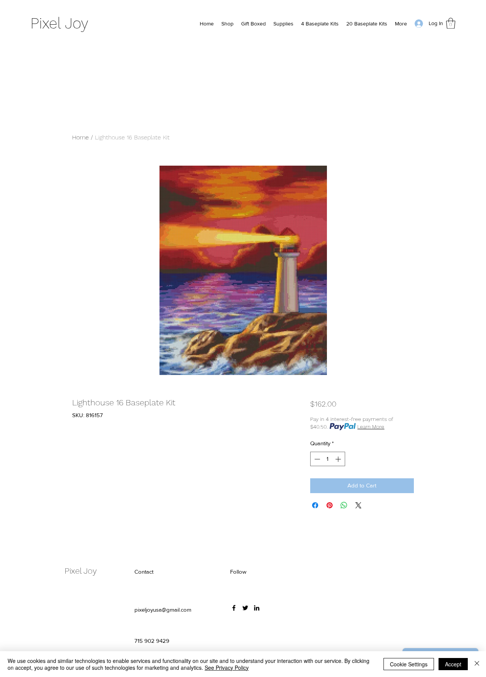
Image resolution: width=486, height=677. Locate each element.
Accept (453, 664)
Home (80, 137)
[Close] (476, 664)
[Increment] (339, 459)
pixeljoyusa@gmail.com (162, 609)
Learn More (370, 427)
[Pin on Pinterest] (329, 505)
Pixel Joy (59, 23)
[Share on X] (358, 505)
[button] (450, 23)
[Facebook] (234, 608)
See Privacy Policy (227, 667)
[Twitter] (245, 608)
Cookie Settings (409, 664)
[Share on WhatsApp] (344, 505)
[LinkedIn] (256, 608)
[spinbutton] (327, 459)
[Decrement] (316, 459)
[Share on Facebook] (315, 505)
